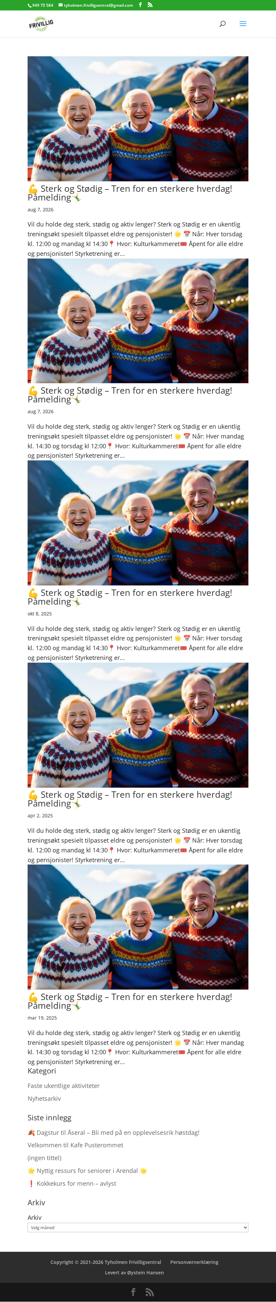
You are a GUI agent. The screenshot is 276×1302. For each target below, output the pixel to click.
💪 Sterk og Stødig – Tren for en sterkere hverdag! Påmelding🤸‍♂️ (130, 192)
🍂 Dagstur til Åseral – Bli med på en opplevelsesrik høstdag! (114, 1132)
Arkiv (34, 1217)
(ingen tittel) (44, 1158)
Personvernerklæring (194, 1262)
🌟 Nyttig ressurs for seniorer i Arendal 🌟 (87, 1171)
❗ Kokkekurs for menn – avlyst (72, 1183)
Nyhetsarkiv (44, 1098)
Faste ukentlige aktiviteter (64, 1086)
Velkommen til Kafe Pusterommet (75, 1145)
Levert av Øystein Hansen (134, 1272)
